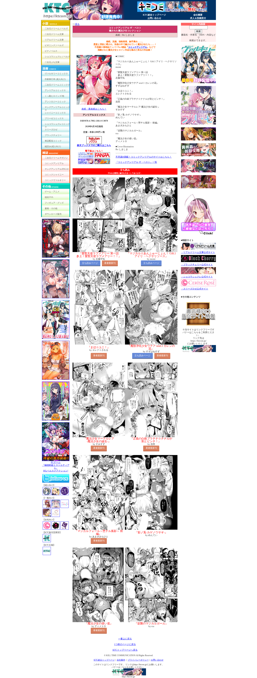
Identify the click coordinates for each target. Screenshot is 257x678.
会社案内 (121, 660)
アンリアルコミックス (55, 90)
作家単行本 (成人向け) (55, 79)
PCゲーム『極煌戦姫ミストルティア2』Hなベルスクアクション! (55, 466)
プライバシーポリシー (138, 660)
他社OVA (49, 197)
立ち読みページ (90, 263)
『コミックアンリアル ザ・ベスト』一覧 (136, 162)
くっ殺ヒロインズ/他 (54, 96)
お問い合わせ (154, 18)
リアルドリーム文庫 (54, 40)
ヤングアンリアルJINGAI (57, 169)
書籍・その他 (51, 208)
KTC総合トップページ (154, 14)
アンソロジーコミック (55, 101)
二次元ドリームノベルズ (56, 28)
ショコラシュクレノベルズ (57, 56)
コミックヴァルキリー (55, 180)
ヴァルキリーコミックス (56, 73)
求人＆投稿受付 (198, 18)
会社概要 (197, 14)
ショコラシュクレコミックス (57, 125)
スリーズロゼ (51, 129)
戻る (77, 24)
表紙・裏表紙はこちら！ (93, 109)
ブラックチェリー (53, 135)
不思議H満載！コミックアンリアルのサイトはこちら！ (144, 157)
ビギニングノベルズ (54, 45)
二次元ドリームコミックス (57, 85)
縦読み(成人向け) (53, 146)
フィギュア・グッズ (54, 203)
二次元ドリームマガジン (56, 158)
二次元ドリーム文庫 (54, 34)
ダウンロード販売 (53, 214)
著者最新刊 (110, 263)
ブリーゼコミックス (54, 118)
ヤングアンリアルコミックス (57, 108)
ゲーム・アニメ (52, 191)
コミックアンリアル (54, 163)
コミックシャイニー (54, 174)
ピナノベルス (51, 51)
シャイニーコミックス (55, 113)
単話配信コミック (53, 141)
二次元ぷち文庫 (52, 62)
